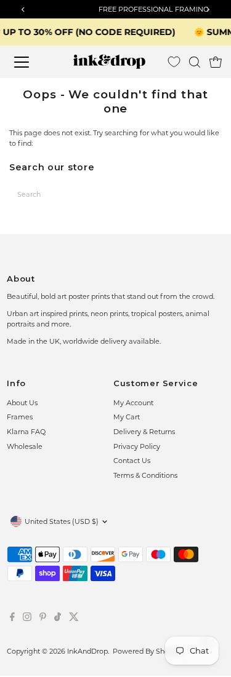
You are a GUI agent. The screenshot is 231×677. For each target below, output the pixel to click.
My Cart (126, 417)
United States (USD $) (62, 521)
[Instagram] (27, 618)
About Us (22, 402)
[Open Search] (194, 62)
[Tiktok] (57, 618)
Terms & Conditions (145, 475)
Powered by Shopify (147, 651)
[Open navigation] (30, 62)
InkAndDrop (87, 651)
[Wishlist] (174, 62)
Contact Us (131, 460)
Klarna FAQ (26, 431)
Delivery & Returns (144, 431)
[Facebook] (12, 618)
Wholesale (25, 446)
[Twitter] (74, 618)
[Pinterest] (42, 618)
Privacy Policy (136, 446)
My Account (133, 402)
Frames (20, 417)
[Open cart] (215, 62)
